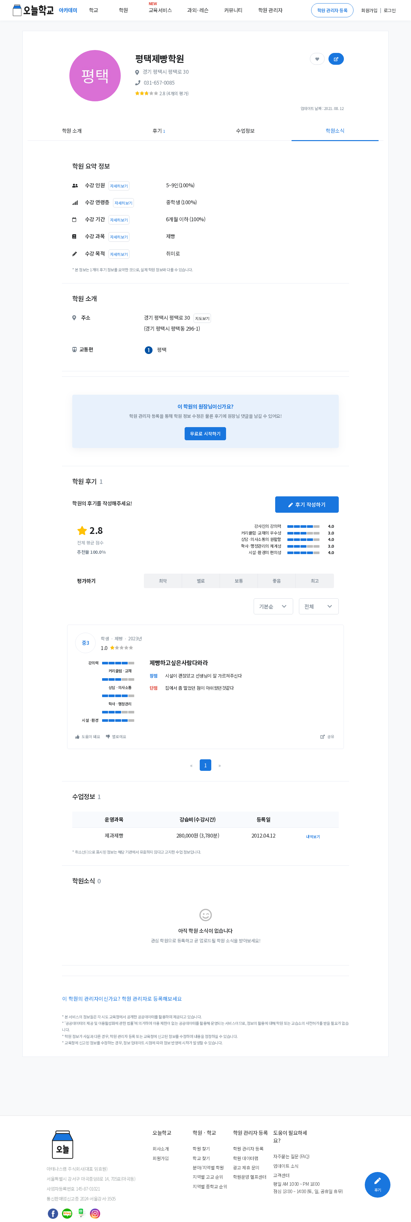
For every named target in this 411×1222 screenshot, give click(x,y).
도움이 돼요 (90, 736)
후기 (159, 130)
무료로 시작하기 (205, 433)
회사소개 (161, 1148)
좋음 (277, 580)
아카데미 (69, 10)
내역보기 (313, 836)
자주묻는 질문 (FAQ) (291, 1156)
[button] (273, 606)
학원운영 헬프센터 (250, 1177)
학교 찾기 (201, 1158)
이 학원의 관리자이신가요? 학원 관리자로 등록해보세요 (122, 998)
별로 (201, 580)
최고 (315, 580)
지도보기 (202, 318)
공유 (330, 736)
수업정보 (245, 130)
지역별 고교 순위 (208, 1177)
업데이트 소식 (286, 1166)
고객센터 (281, 1175)
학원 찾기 (201, 1148)
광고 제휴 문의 (246, 1167)
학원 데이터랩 (245, 1158)
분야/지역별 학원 (208, 1167)
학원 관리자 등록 (332, 10)
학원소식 (335, 130)
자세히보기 (119, 186)
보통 (239, 580)
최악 (163, 580)
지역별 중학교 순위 (210, 1186)
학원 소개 (72, 130)
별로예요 (118, 736)
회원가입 (161, 1158)
